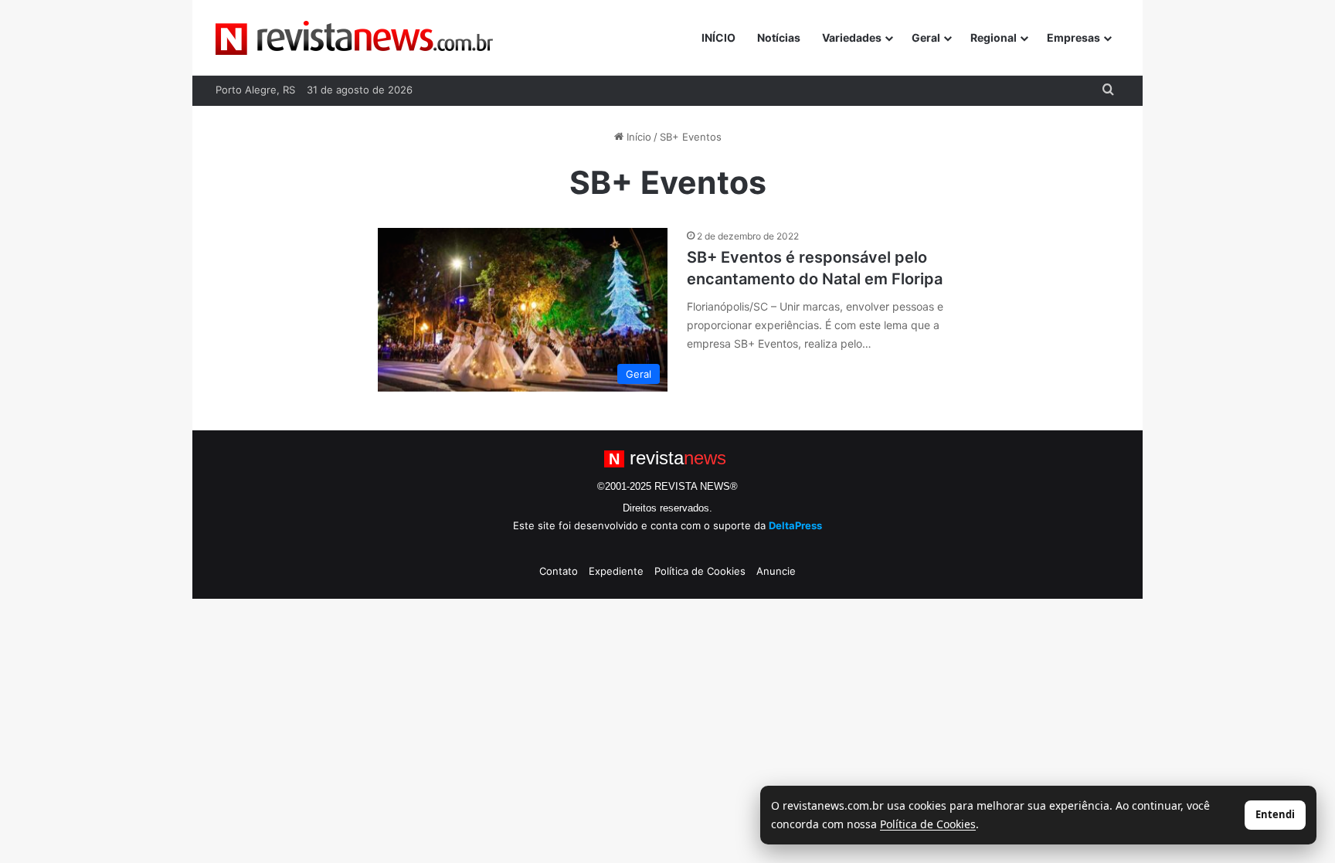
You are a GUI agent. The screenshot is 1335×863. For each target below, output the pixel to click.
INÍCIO (718, 37)
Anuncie (776, 571)
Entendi (1275, 814)
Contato (558, 571)
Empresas (1073, 37)
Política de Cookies (700, 571)
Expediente (616, 571)
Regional (993, 37)
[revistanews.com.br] (354, 38)
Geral (926, 37)
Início (637, 137)
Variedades (852, 37)
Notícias (778, 37)
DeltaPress (795, 525)
